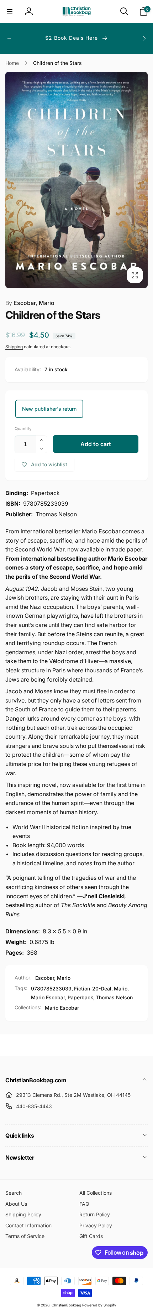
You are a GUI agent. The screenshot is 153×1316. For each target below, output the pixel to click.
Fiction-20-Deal (92, 988)
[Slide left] (9, 38)
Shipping (14, 346)
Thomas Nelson (114, 997)
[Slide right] (143, 38)
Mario (120, 988)
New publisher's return (49, 409)
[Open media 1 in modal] (76, 180)
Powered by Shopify (99, 1305)
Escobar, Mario (29, 302)
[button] (9, 11)
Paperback (80, 997)
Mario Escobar (48, 997)
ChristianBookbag (66, 1305)
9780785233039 (51, 988)
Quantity (23, 428)
